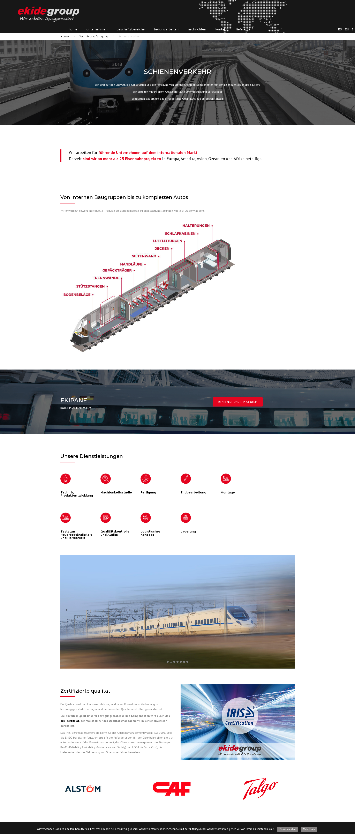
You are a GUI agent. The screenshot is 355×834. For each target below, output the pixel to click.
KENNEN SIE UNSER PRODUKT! (237, 401)
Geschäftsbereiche (131, 29)
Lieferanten (244, 29)
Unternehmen (96, 29)
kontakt (221, 29)
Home (73, 29)
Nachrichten (197, 29)
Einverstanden (287, 829)
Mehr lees (309, 829)
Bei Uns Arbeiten (166, 29)
